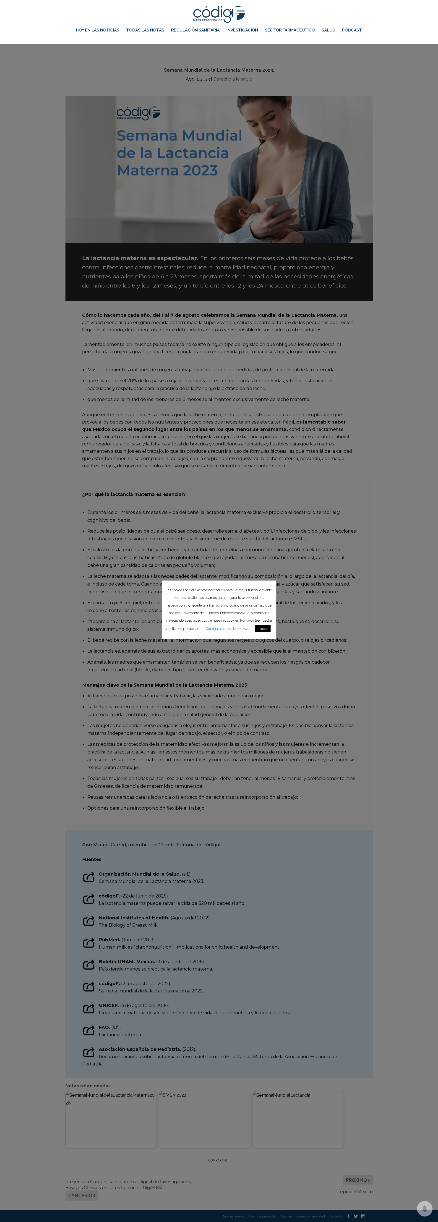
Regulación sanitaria (195, 30)
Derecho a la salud (233, 79)
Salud (328, 30)
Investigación (242, 30)
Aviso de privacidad (262, 1216)
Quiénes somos (233, 1216)
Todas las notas (145, 30)
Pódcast (352, 30)
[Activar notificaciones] (425, 1209)
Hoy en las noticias (97, 30)
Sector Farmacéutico (290, 30)
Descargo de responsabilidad (303, 1216)
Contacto (335, 1216)
